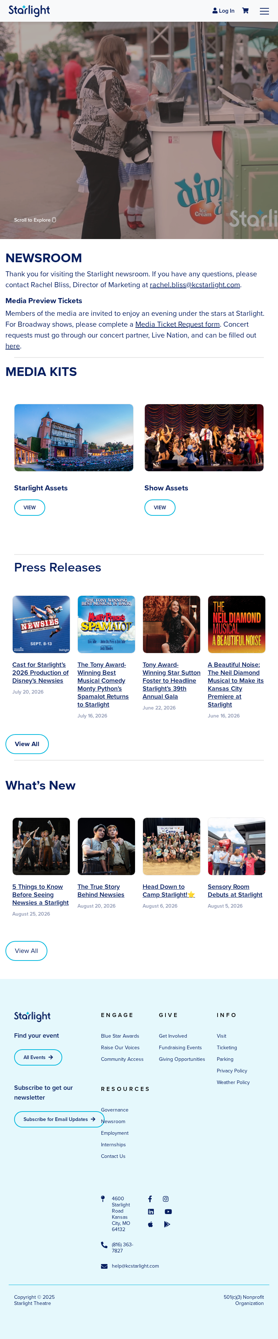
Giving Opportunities (182, 1059)
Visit (221, 1036)
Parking (225, 1059)
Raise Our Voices (120, 1047)
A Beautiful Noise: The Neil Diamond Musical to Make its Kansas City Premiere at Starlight (236, 684)
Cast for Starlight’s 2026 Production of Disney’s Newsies (40, 672)
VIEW (30, 507)
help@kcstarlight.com (123, 1266)
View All (26, 950)
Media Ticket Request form (177, 324)
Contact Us (113, 1156)
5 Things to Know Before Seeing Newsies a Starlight (40, 894)
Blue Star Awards (120, 1036)
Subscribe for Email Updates (56, 1119)
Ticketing (227, 1047)
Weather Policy (233, 1082)
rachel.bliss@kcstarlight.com (195, 284)
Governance (115, 1110)
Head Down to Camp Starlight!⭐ (169, 890)
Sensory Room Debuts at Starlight (235, 890)
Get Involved (173, 1036)
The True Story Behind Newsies (101, 890)
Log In (226, 11)
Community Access (122, 1059)
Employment (115, 1133)
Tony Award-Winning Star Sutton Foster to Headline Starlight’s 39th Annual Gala (172, 680)
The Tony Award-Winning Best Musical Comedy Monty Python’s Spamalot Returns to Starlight (103, 684)
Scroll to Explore (33, 220)
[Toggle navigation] (264, 11)
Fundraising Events (180, 1047)
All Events (35, 1057)
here (12, 345)
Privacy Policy (232, 1071)
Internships (113, 1144)
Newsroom (113, 1121)
